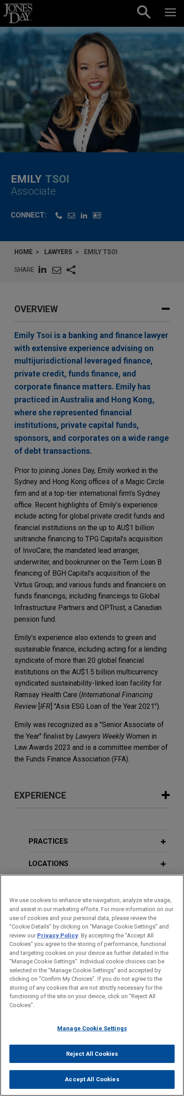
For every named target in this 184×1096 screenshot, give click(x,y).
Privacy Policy (57, 935)
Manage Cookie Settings (92, 1028)
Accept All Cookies (92, 1079)
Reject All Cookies (92, 1053)
